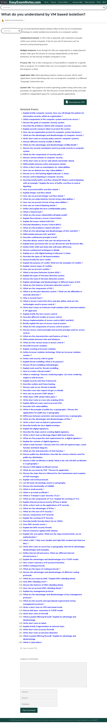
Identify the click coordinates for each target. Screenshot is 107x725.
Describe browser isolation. (35, 345)
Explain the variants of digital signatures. (41, 441)
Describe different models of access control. (42, 317)
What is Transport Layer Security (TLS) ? (41, 495)
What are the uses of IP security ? (38, 511)
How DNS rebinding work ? (35, 581)
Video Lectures (90, 2)
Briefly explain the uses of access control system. (44, 323)
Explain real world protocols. (35, 479)
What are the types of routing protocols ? (41, 569)
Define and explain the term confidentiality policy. (44, 208)
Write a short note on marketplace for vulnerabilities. (46, 167)
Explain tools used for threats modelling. (41, 368)
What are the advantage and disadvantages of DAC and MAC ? (51, 231)
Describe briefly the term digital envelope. (41, 425)
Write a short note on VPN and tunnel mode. (42, 607)
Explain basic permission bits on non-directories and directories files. (53, 243)
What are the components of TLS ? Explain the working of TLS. (51, 499)
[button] (4, 2)
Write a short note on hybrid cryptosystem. (42, 422)
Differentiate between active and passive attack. (44, 164)
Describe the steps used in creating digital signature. (46, 432)
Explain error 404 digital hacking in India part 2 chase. (47, 253)
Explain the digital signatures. (36, 428)
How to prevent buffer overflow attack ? (41, 189)
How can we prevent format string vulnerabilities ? (45, 202)
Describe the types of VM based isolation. (41, 256)
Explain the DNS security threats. (37, 527)
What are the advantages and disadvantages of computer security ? (53, 135)
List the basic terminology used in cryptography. (44, 483)
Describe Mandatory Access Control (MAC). (42, 224)
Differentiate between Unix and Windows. (41, 339)
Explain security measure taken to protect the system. (47, 129)
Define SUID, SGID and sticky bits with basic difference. (47, 247)
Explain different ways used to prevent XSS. (42, 403)
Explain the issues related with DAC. (39, 221)
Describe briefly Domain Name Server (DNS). (43, 521)
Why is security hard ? (33, 298)
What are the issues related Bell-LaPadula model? (45, 215)
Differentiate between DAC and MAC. (39, 234)
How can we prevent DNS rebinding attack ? (43, 588)
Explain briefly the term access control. (40, 314)
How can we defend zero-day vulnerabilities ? (43, 170)
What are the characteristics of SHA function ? (44, 451)
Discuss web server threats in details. (39, 387)
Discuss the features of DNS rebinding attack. (43, 585)
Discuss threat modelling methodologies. (41, 365)
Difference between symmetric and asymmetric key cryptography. (52, 416)
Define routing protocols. (34, 565)
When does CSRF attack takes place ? (40, 397)
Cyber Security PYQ (30, 648)
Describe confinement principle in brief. (40, 237)
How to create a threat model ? (37, 371)
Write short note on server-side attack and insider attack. (49, 161)
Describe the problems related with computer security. (47, 126)
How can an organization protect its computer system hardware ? (52, 132)
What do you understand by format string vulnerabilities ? (49, 199)
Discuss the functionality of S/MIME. (38, 486)
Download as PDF (76, 102)
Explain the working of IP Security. (38, 518)
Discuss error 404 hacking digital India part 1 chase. (46, 173)
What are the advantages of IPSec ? (39, 508)
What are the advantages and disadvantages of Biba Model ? (50, 145)
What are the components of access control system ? (46, 326)
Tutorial (53, 2)
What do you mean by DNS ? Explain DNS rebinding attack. (49, 578)
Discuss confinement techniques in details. (41, 250)
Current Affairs (63, 2)
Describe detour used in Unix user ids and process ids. (47, 240)
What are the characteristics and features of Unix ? (46, 336)
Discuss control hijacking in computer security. (43, 177)
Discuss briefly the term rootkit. (37, 259)
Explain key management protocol (38, 591)
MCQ (104, 2)
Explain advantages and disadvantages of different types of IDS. (51, 282)
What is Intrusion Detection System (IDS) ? (42, 272)
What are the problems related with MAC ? (42, 228)
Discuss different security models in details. (42, 141)
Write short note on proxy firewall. (38, 629)
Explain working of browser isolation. (39, 349)
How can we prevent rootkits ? (37, 269)
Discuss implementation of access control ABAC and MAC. (48, 320)
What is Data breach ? (33, 212)
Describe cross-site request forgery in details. (43, 390)
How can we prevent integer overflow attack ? (44, 196)
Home (46, 2)
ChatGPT (95, 720)
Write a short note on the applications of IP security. (46, 505)
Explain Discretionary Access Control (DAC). (42, 218)
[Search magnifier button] (104, 7)
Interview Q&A (77, 2)
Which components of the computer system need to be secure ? (51, 119)
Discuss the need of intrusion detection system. (43, 279)
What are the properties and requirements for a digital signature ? (52, 438)
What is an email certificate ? (36, 492)
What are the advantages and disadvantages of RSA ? (47, 419)
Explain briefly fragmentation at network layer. (44, 626)
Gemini (84, 720)
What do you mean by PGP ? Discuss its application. (46, 470)
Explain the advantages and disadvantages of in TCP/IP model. (51, 559)
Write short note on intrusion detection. (40, 633)
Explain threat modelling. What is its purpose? (43, 361)
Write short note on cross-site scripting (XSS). (43, 400)
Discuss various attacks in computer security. (43, 157)
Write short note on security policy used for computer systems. (51, 138)
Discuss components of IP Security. (38, 515)
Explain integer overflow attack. (37, 192)
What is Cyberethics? (32, 642)
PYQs (99, 2)
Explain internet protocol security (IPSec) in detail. (45, 502)
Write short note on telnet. (35, 623)
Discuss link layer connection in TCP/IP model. (43, 610)
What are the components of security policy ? (43, 154)
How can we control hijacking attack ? (40, 205)
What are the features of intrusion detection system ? (47, 285)
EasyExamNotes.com (25, 2)
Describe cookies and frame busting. (39, 384)
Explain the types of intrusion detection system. (44, 275)
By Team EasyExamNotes (15, 20)
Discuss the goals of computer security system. (44, 122)
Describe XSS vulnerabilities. (35, 406)
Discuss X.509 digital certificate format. (40, 467)
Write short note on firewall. (35, 613)
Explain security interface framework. (40, 381)
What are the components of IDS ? (38, 288)
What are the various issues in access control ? (44, 342)
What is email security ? (33, 489)
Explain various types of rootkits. (37, 266)
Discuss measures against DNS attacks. (40, 530)
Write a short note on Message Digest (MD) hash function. (48, 435)
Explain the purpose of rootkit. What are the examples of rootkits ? (53, 263)
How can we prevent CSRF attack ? (39, 393)
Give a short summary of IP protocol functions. (44, 562)
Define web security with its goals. (38, 358)
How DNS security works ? (35, 524)
